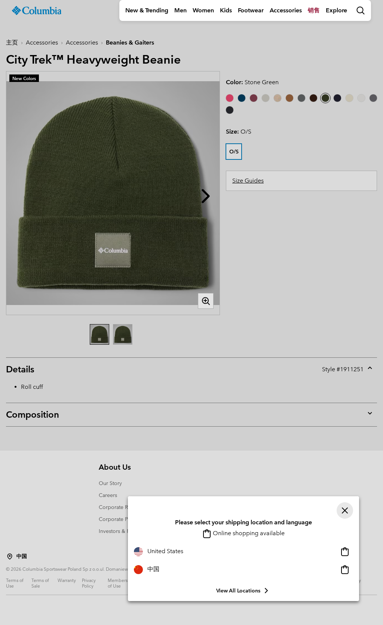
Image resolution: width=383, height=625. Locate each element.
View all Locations (238, 590)
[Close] (345, 510)
